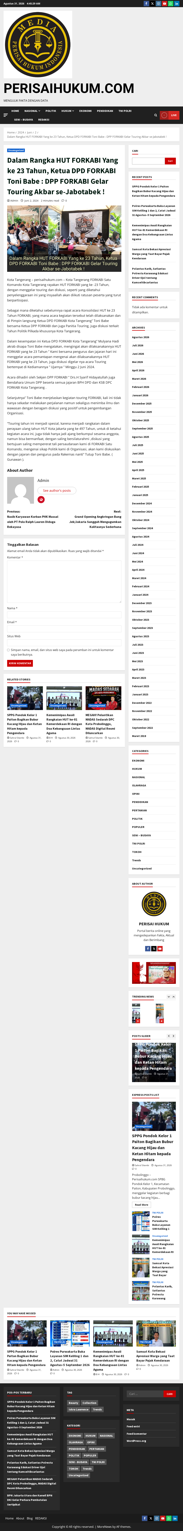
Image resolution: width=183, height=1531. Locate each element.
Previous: (32, 519)
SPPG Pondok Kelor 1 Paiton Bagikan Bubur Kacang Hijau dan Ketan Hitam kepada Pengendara (24, 724)
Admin (14, 200)
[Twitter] (152, 3)
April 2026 (138, 370)
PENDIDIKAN (105, 111)
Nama (12, 608)
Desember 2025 (142, 403)
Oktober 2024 (140, 520)
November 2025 (142, 412)
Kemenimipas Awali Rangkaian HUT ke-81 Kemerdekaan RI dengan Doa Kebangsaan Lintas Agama (64, 724)
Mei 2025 (137, 462)
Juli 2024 (137, 544)
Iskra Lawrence (78, 1409)
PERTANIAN (139, 810)
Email (12, 622)
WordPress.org (136, 1441)
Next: (95, 519)
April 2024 (138, 569)
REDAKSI (43, 119)
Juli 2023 (137, 644)
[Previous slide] (169, 997)
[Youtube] (164, 3)
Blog (30, 1518)
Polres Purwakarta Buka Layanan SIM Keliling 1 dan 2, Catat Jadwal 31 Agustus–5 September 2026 (153, 210)
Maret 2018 (139, 736)
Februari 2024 (140, 586)
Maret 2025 (139, 478)
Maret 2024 (139, 578)
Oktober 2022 (140, 719)
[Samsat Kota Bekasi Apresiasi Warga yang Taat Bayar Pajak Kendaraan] (156, 1333)
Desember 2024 (142, 503)
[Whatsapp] (170, 3)
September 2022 (142, 727)
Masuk (131, 1419)
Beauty (73, 1403)
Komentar (15, 557)
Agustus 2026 (140, 337)
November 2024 (142, 511)
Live (174, 115)
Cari (135, 150)
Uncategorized (16, 150)
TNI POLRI (125, 111)
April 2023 (138, 669)
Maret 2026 (139, 378)
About (20, 1518)
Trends (136, 860)
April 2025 (138, 470)
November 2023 (142, 611)
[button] (6, 115)
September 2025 (142, 428)
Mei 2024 (137, 561)
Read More (143, 1204)
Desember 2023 (142, 603)
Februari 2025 (140, 486)
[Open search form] (155, 115)
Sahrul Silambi (17, 737)
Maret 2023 (139, 678)
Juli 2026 (137, 345)
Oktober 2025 (140, 420)
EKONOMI (85, 111)
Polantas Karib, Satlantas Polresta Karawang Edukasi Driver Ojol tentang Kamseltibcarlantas (160, 1013)
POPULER (138, 827)
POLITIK (51, 111)
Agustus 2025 (140, 437)
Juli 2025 (137, 445)
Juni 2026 (138, 353)
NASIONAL (138, 777)
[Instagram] (158, 3)
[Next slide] (173, 997)
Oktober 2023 (140, 619)
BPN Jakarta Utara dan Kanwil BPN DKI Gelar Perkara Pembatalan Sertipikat (29, 1500)
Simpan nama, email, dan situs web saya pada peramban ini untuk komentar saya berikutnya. (62, 652)
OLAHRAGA (139, 785)
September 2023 (142, 628)
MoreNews (104, 1527)
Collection (89, 1403)
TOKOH (137, 852)
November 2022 (142, 711)
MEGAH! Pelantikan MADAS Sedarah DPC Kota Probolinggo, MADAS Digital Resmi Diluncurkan (100, 724)
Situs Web (14, 636)
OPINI (136, 793)
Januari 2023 (140, 694)
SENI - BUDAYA (78, 1462)
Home (15, 111)
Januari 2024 (140, 594)
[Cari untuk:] (145, 1393)
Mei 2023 (137, 661)
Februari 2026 (140, 387)
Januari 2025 (140, 495)
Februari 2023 (140, 686)
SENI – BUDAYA (23, 119)
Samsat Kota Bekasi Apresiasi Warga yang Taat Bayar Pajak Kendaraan (151, 253)
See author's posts (57, 490)
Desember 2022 (142, 703)
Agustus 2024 (140, 536)
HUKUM (66, 111)
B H (51, 737)
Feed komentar (137, 1433)
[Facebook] (146, 3)
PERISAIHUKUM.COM (69, 88)
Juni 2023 (138, 653)
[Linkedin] (176, 3)
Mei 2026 (137, 362)
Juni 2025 (138, 453)
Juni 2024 (138, 553)
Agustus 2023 (140, 636)
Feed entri (133, 1426)
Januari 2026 (140, 395)
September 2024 (142, 528)
